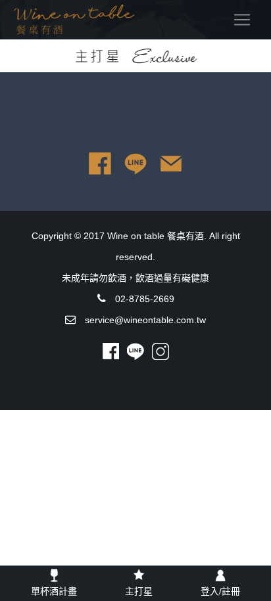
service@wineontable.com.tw (145, 320)
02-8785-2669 (144, 299)
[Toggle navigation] (242, 20)
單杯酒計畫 (54, 591)
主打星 (139, 591)
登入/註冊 (220, 591)
